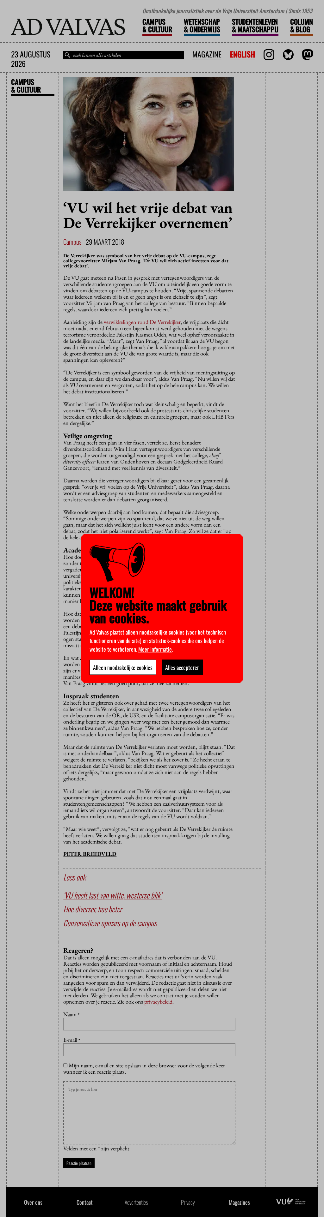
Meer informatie (155, 649)
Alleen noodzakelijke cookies (123, 667)
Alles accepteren (182, 667)
